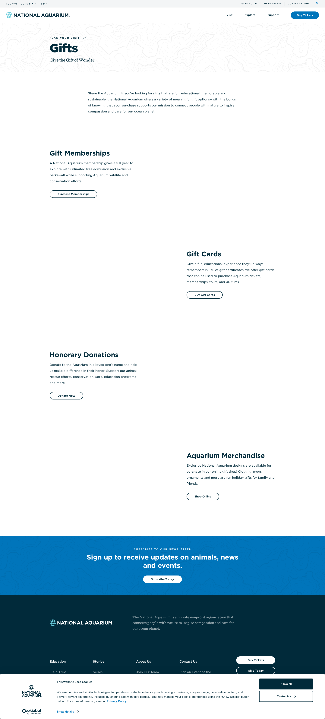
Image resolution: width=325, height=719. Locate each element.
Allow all (286, 684)
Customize (284, 696)
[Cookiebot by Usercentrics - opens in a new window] (31, 711)
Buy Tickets (256, 660)
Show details (65, 711)
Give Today (256, 670)
